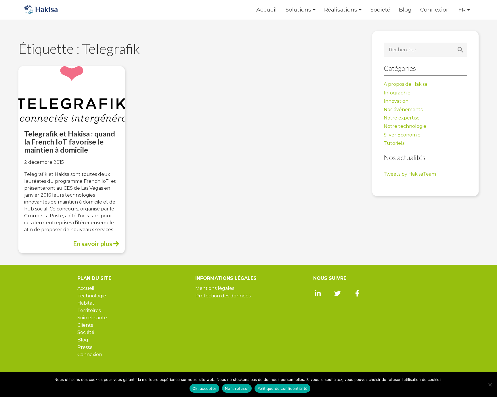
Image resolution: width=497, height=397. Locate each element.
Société (380, 9)
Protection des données (223, 296)
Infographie (397, 93)
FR (462, 9)
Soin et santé (92, 317)
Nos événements (403, 109)
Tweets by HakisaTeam (410, 174)
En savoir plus (93, 244)
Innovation (396, 101)
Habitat (85, 303)
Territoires (89, 310)
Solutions (298, 9)
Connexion (435, 9)
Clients (85, 325)
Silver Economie (402, 135)
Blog (405, 9)
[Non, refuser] (490, 384)
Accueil (266, 9)
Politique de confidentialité (282, 388)
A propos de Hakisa (405, 84)
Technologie (91, 296)
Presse (85, 347)
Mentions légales (214, 288)
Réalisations (340, 9)
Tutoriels (394, 143)
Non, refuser (237, 388)
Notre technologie (405, 126)
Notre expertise (402, 118)
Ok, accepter (204, 388)
